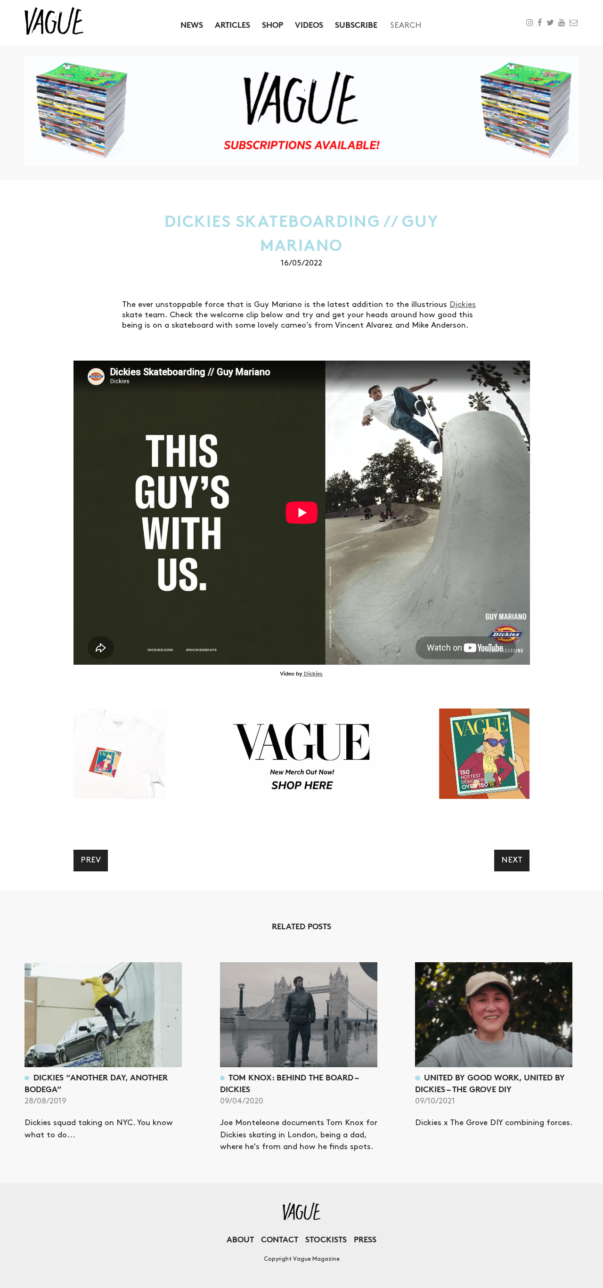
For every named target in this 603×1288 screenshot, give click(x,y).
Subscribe (356, 25)
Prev (91, 860)
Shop (272, 25)
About (240, 1239)
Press (365, 1239)
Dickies (462, 304)
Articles (232, 25)
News (191, 25)
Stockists (326, 1239)
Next (511, 860)
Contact (279, 1239)
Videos (309, 25)
